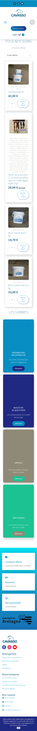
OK (18, 728)
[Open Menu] (5, 22)
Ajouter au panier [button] (23, 103)
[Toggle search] (32, 22)
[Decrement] (10, 103)
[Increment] (14, 103)
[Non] (34, 724)
